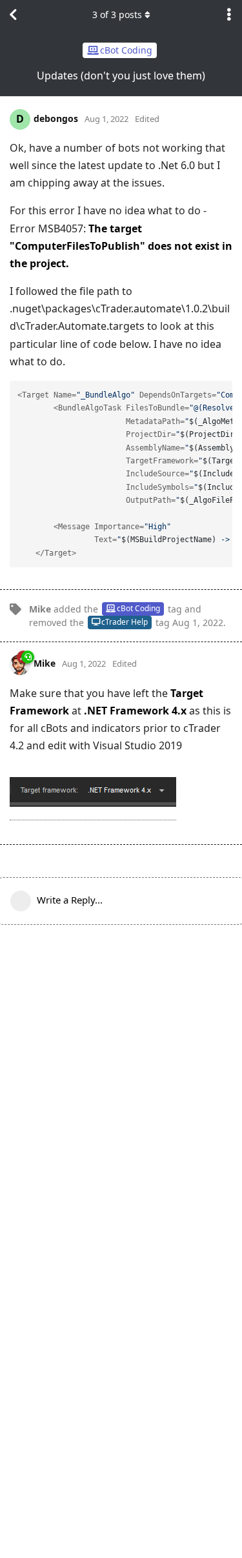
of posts (117, 14)
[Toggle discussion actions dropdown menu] (229, 15)
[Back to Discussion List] (13, 15)
